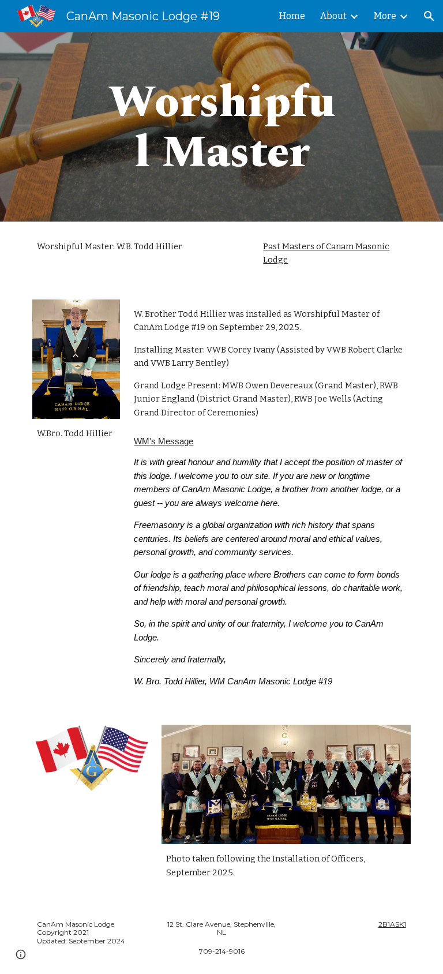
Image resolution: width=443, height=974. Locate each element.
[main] (221, 127)
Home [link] (292, 15)
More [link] (385, 15)
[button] (429, 16)
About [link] (333, 15)
